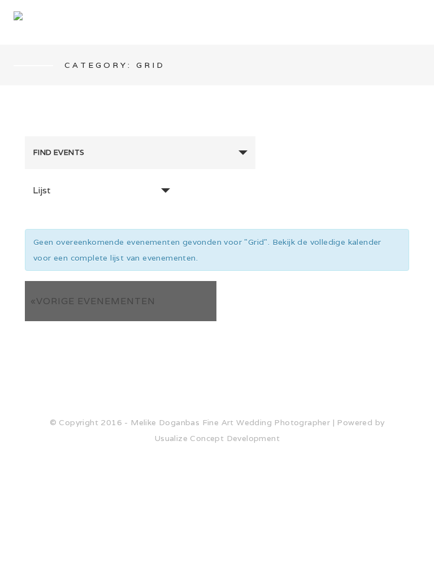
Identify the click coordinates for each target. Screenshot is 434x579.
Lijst (41, 190)
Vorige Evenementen (93, 301)
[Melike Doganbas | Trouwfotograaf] (209, 22)
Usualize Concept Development (217, 438)
